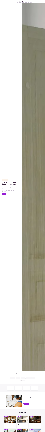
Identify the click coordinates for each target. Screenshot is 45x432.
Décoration (20, 2)
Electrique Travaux (22, 1)
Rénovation (31, 2)
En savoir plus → (26, 403)
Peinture (28, 2)
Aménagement (16, 2)
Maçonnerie (23, 2)
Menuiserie (26, 2)
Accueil (13, 2)
